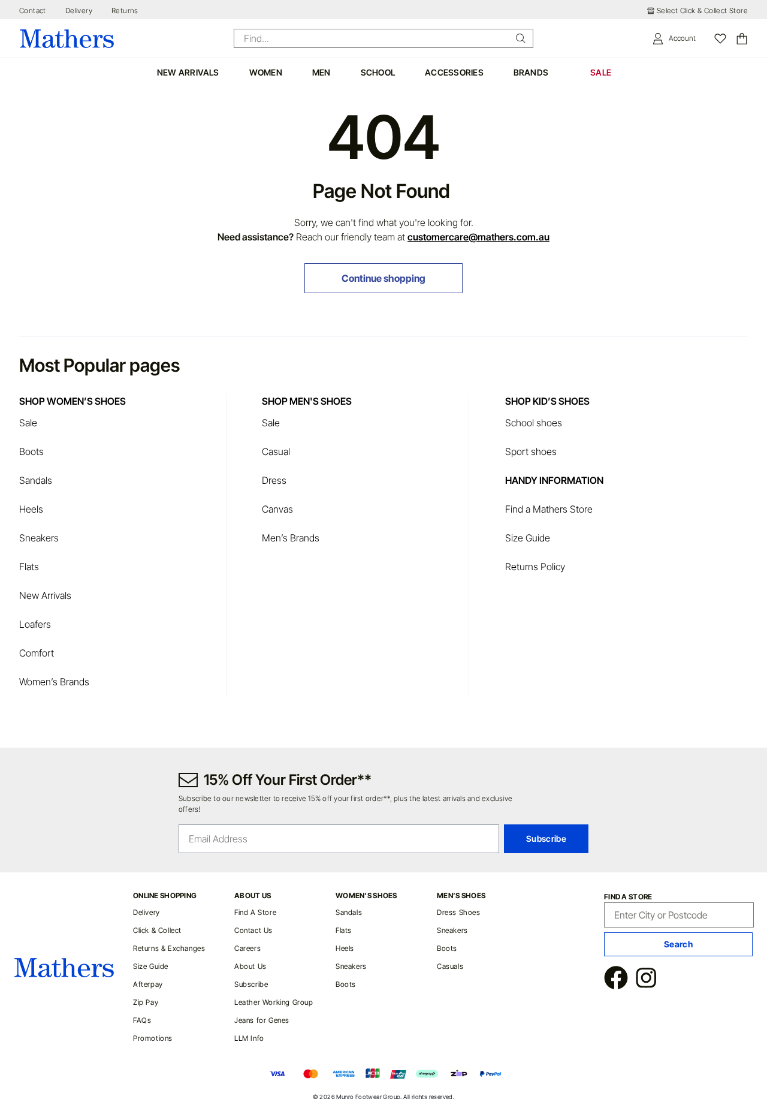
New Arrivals (45, 595)
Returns (124, 10)
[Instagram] (645, 979)
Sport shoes (531, 451)
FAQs (142, 1020)
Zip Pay (145, 1002)
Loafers (35, 624)
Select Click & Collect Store (702, 10)
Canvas (277, 509)
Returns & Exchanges (169, 948)
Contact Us (253, 930)
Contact (32, 10)
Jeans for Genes (261, 1020)
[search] (521, 39)
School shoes (533, 423)
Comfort (36, 653)
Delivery (78, 10)
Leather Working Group (273, 1002)
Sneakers (39, 538)
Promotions (153, 1038)
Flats (29, 567)
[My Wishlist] (720, 38)
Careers (247, 948)
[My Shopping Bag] (742, 38)
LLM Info (249, 1038)
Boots (31, 451)
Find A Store (255, 912)
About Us (250, 966)
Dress (274, 480)
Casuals (450, 966)
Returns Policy (535, 567)
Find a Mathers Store (550, 509)
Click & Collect (157, 930)
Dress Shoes (459, 912)
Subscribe (251, 984)
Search (678, 944)
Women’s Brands (54, 682)
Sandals (35, 480)
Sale (28, 423)
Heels (31, 509)
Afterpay (148, 984)
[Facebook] (616, 979)
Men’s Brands (290, 538)
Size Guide (527, 538)
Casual (276, 451)
